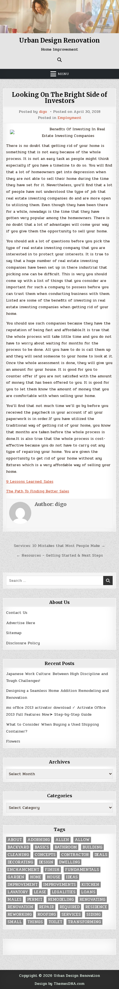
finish (52, 870)
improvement (22, 884)
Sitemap (14, 633)
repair (46, 907)
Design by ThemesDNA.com (59, 984)
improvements (59, 884)
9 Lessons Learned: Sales (29, 481)
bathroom (66, 847)
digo (43, 112)
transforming (84, 922)
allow (82, 840)
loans (88, 892)
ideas (72, 877)
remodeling (61, 899)
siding (93, 914)
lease (40, 892)
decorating (20, 862)
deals (100, 855)
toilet (55, 922)
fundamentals (82, 870)
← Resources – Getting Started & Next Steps (59, 555)
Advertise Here (20, 623)
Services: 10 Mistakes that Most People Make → (59, 546)
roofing (46, 914)
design (46, 862)
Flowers (13, 741)
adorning (38, 840)
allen (62, 840)
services (71, 914)
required (70, 907)
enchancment (23, 870)
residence (96, 907)
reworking (19, 914)
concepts (45, 855)
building (92, 847)
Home (35, 877)
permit (34, 899)
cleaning (18, 855)
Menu (63, 74)
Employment (69, 118)
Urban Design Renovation (59, 40)
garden (15, 877)
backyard (18, 847)
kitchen (90, 884)
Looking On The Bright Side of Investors (59, 98)
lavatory (17, 892)
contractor (75, 855)
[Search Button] (59, 60)
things (35, 922)
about (14, 840)
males (14, 899)
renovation (20, 907)
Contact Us (16, 613)
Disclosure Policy (23, 643)
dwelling (69, 862)
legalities (64, 892)
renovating (92, 899)
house (53, 877)
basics (42, 847)
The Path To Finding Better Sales (37, 491)
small (14, 922)
